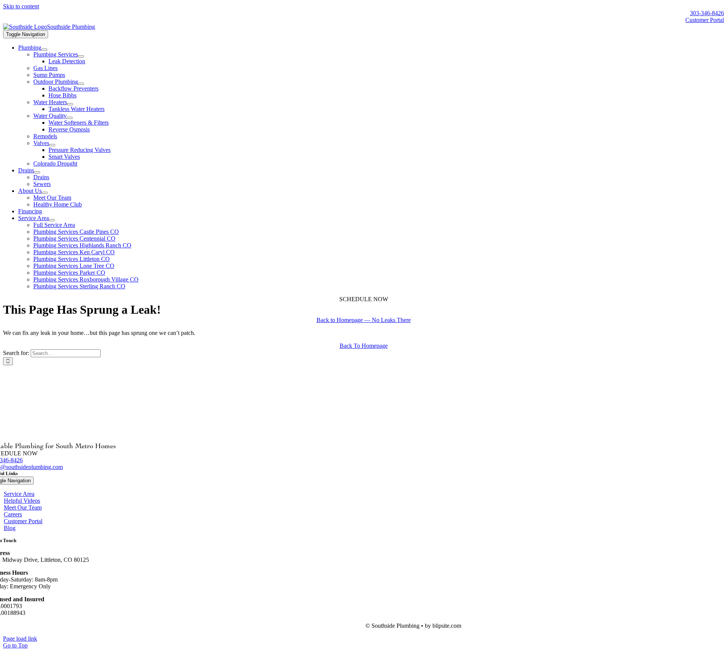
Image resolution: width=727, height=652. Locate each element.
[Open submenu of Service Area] (52, 220)
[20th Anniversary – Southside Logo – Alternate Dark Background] (49, 26)
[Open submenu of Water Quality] (70, 118)
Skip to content (21, 6)
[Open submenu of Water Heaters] (70, 104)
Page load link (20, 638)
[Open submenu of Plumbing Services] (81, 56)
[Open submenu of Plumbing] (44, 49)
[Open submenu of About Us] (45, 193)
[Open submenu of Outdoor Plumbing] (81, 84)
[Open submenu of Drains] (37, 172)
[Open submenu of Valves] (52, 145)
